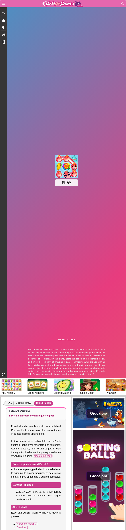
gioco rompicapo (43, 456)
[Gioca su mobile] (3, 42)
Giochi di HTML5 (23, 403)
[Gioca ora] (98, 428)
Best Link (22, 527)
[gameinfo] (3, 35)
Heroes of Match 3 (27, 523)
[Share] (3, 13)
